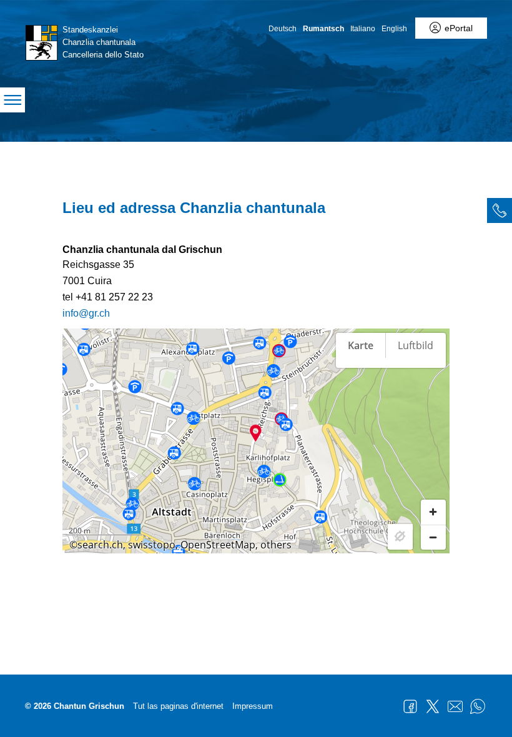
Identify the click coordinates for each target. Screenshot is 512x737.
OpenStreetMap (217, 545)
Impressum (252, 706)
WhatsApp (477, 706)
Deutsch (282, 28)
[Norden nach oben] (433, 387)
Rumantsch (323, 28)
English (394, 28)
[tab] (499, 210)
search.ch (100, 545)
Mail (455, 706)
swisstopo (151, 545)
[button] (256, 432)
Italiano (362, 28)
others (276, 545)
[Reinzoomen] (433, 512)
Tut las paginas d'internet (178, 706)
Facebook (410, 706)
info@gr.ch (86, 313)
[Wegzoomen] (433, 537)
